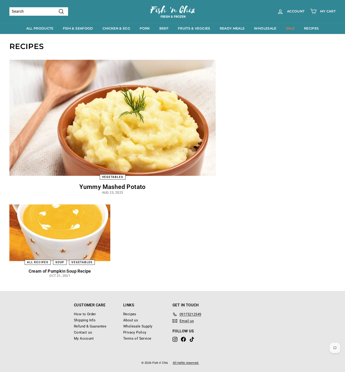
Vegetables (112, 176)
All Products (40, 28)
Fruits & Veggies (194, 28)
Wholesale (265, 28)
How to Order (85, 314)
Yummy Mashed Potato (112, 186)
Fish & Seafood (78, 28)
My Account (84, 338)
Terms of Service (137, 338)
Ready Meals (232, 28)
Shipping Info (85, 320)
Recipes (311, 28)
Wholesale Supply (137, 326)
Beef (164, 28)
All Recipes (37, 262)
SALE (290, 28)
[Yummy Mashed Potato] (112, 118)
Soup (59, 262)
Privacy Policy (134, 332)
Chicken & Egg (116, 28)
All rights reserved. (186, 362)
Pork (145, 28)
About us (130, 320)
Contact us (83, 332)
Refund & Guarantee (90, 326)
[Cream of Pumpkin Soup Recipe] (59, 232)
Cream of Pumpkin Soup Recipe (60, 271)
